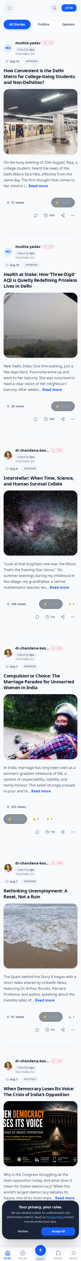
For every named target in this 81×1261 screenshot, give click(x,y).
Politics (43, 24)
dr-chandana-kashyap (32, 450)
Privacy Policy (55, 1217)
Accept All (58, 1231)
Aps (31, 49)
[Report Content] (72, 215)
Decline (23, 1231)
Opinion (68, 24)
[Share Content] (62, 215)
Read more (38, 185)
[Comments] (36, 215)
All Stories (17, 24)
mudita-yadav (27, 42)
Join (69, 8)
